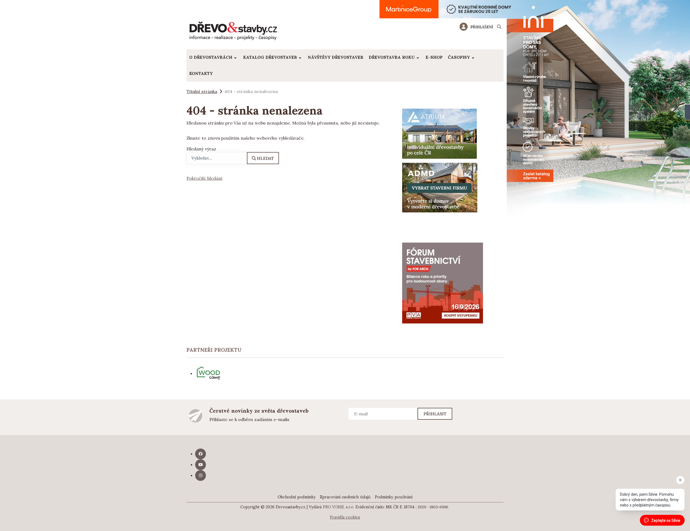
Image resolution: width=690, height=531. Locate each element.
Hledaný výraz (201, 148)
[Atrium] (439, 133)
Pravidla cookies (345, 517)
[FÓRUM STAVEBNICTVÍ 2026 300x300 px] (442, 282)
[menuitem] (213, 57)
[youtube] (200, 464)
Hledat (265, 158)
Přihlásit (435, 413)
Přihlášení (481, 27)
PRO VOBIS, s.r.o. (338, 507)
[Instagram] (200, 475)
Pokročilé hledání (204, 178)
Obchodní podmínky (297, 497)
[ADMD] (440, 187)
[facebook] (200, 453)
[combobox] (217, 158)
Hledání (499, 27)
